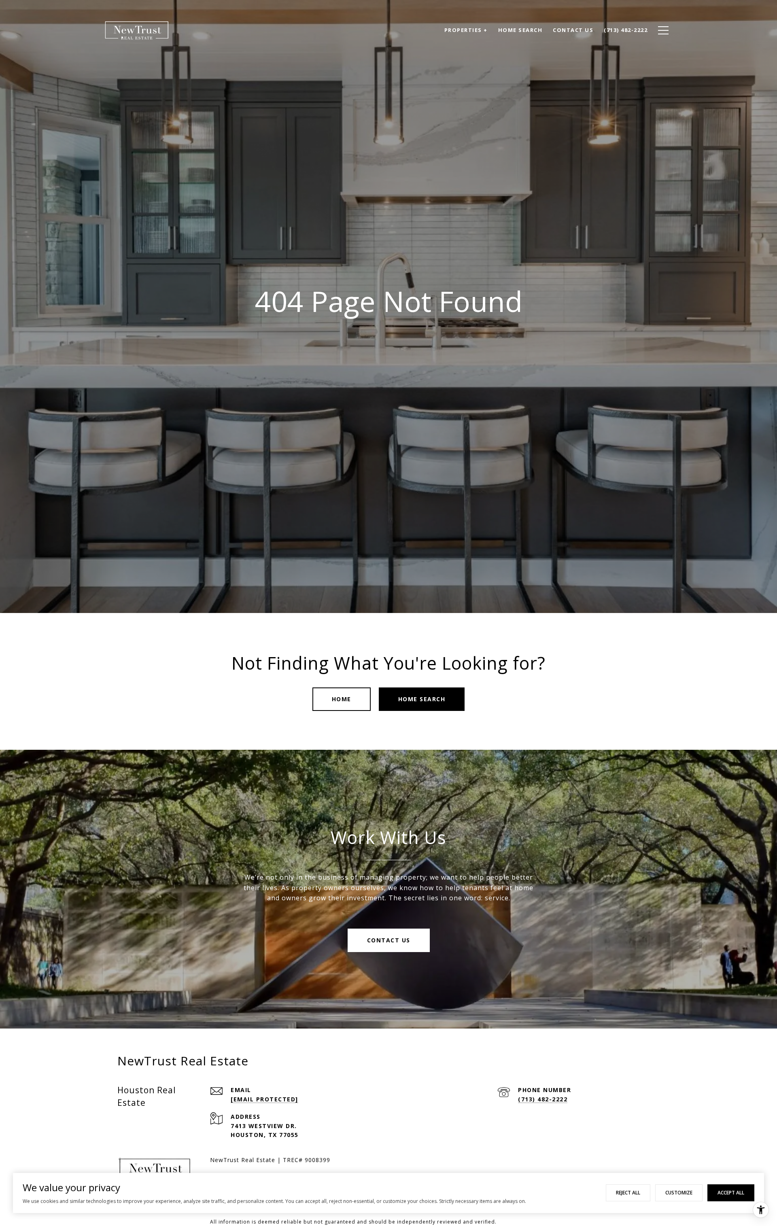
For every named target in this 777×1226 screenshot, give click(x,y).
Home (341, 699)
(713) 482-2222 (542, 1099)
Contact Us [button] (388, 940)
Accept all (731, 1192)
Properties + (466, 30)
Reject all (628, 1192)
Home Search (422, 699)
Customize (678, 1192)
